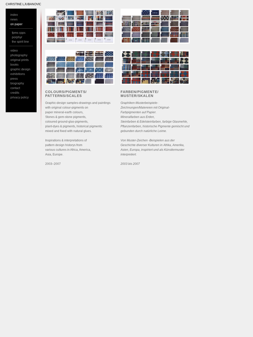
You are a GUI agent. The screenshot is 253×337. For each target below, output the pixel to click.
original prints (19, 60)
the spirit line (20, 41)
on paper (16, 24)
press (14, 78)
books (14, 64)
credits (14, 92)
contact (15, 88)
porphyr (17, 37)
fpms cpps (18, 33)
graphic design (20, 69)
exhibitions (17, 74)
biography (17, 83)
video (14, 50)
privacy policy (19, 97)
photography (18, 55)
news (14, 19)
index (14, 15)
